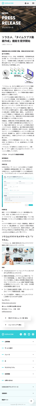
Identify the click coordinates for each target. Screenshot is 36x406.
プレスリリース (15, 7)
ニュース (7, 7)
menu (33, 3)
